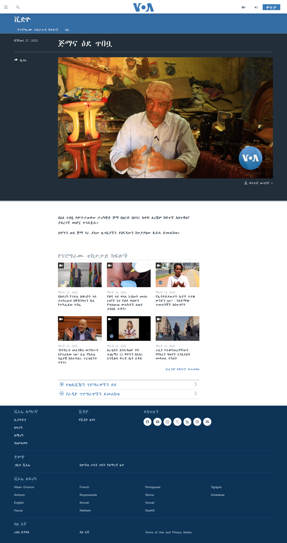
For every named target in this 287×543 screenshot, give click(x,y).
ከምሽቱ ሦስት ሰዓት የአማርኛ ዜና (102, 465)
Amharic (19, 495)
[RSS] (187, 422)
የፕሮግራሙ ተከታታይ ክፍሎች (37, 30)
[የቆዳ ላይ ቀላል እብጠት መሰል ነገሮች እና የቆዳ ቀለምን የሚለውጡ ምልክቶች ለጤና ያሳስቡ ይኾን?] (129, 275)
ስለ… (68, 30)
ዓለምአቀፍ (21, 443)
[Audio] (256, 7)
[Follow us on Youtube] (157, 422)
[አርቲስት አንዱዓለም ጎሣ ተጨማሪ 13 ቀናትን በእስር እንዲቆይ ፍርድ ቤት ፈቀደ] (129, 328)
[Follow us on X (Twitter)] (177, 422)
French (84, 487)
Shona (149, 495)
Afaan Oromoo (24, 487)
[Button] (20, 61)
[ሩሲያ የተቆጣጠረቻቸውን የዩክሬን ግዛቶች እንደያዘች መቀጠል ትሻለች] (177, 328)
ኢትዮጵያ (20, 420)
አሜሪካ (18, 435)
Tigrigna (216, 487)
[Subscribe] (207, 422)
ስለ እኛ (84, 532)
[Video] (243, 7)
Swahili (149, 510)
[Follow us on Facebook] (147, 422)
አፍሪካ (18, 428)
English (19, 502)
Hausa (18, 510)
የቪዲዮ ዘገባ (87, 420)
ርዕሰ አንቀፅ (21, 532)
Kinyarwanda (88, 495)
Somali (149, 502)
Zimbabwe (218, 495)
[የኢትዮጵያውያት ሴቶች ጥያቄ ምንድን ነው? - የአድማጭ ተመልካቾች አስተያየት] (177, 275)
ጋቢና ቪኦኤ (22, 465)
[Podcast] (197, 422)
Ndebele (85, 510)
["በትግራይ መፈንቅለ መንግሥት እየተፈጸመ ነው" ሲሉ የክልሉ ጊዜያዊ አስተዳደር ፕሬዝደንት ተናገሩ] (80, 328)
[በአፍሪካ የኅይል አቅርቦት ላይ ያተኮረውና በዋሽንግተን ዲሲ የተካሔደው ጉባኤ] (80, 275)
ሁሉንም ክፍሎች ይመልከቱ (182, 369)
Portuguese (153, 487)
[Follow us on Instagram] (167, 422)
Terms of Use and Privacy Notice (168, 532)
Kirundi (84, 502)
